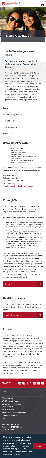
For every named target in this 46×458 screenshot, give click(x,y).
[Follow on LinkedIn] (19, 383)
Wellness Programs (11, 114)
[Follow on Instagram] (23, 383)
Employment (7, 406)
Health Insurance (10, 127)
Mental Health (9, 121)
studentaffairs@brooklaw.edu (20, 186)
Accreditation (7, 398)
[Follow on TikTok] (42, 383)
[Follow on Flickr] (38, 383)
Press (4, 418)
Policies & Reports (9, 415)
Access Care (10, 284)
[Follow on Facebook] (27, 383)
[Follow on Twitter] (30, 383)
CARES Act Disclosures (11, 401)
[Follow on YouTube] (34, 383)
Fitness (6, 133)
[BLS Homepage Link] (11, 4)
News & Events (8, 409)
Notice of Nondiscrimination (14, 412)
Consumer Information (11, 404)
